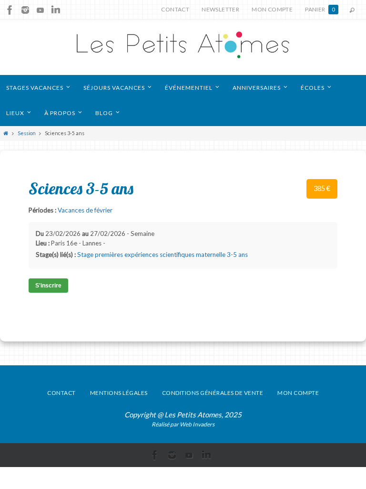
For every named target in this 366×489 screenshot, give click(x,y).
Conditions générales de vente (213, 392)
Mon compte (272, 9)
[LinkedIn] (55, 10)
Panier (320, 9)
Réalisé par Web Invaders (183, 424)
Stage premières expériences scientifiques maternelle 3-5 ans (162, 254)
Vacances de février (85, 210)
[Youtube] (40, 10)
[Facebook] (10, 10)
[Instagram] (25, 10)
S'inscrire (48, 285)
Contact (175, 9)
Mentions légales (119, 392)
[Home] (6, 133)
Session (27, 133)
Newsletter (220, 9)
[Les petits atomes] (183, 47)
